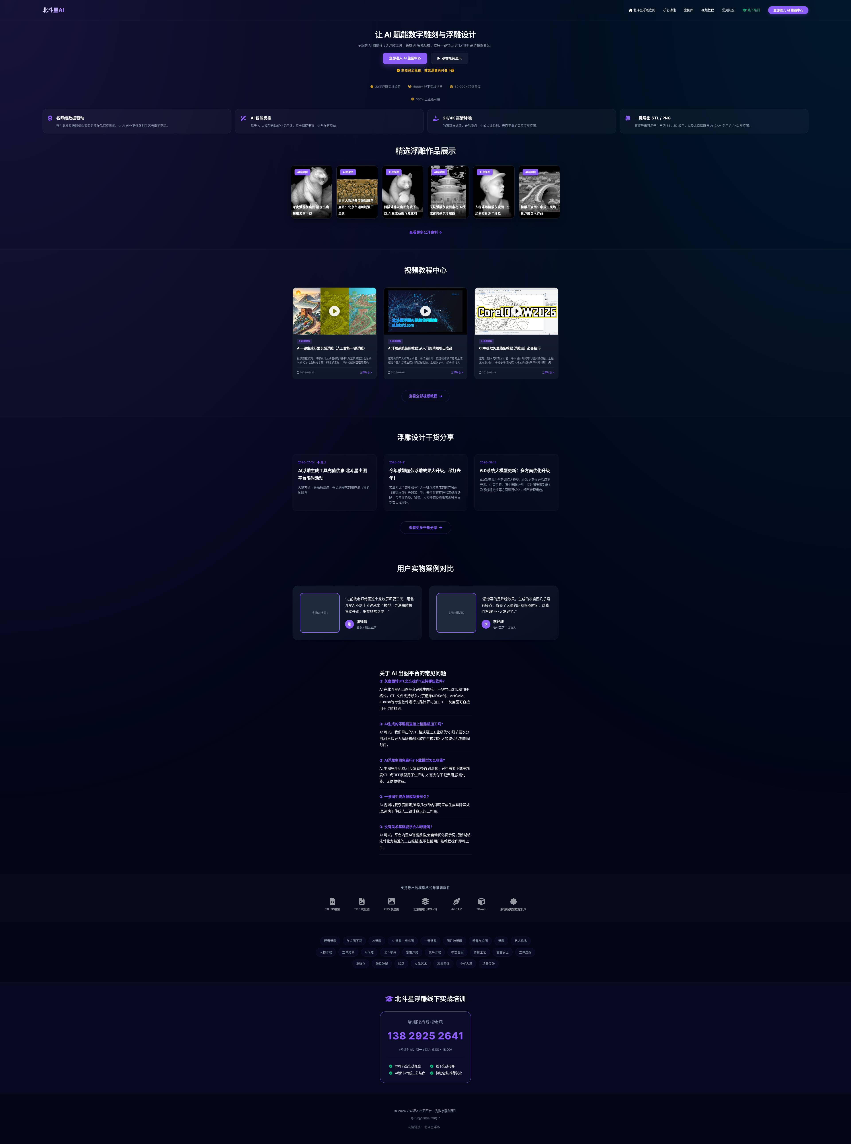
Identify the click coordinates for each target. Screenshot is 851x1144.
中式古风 (466, 963)
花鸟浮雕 (435, 952)
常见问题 (728, 10)
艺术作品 (521, 941)
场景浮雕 (488, 963)
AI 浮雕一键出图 (403, 941)
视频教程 (707, 10)
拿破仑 (360, 963)
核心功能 (669, 10)
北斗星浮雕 (432, 1127)
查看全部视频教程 (423, 396)
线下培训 (753, 10)
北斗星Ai (390, 952)
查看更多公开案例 (424, 232)
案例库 (688, 10)
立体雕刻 (348, 952)
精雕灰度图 (480, 941)
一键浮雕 (430, 941)
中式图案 (457, 952)
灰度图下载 (354, 941)
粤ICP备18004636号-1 (425, 1118)
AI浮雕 (376, 941)
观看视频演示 (452, 58)
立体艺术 (421, 963)
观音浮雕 (330, 941)
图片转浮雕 (454, 941)
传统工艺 (480, 952)
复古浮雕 (412, 952)
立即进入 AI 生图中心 (788, 10)
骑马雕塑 (382, 963)
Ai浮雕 (369, 952)
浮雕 (501, 941)
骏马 (401, 963)
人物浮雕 (326, 952)
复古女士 (502, 952)
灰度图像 (443, 963)
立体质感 (525, 952)
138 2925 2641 (425, 1036)
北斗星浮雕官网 (643, 10)
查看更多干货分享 (423, 527)
